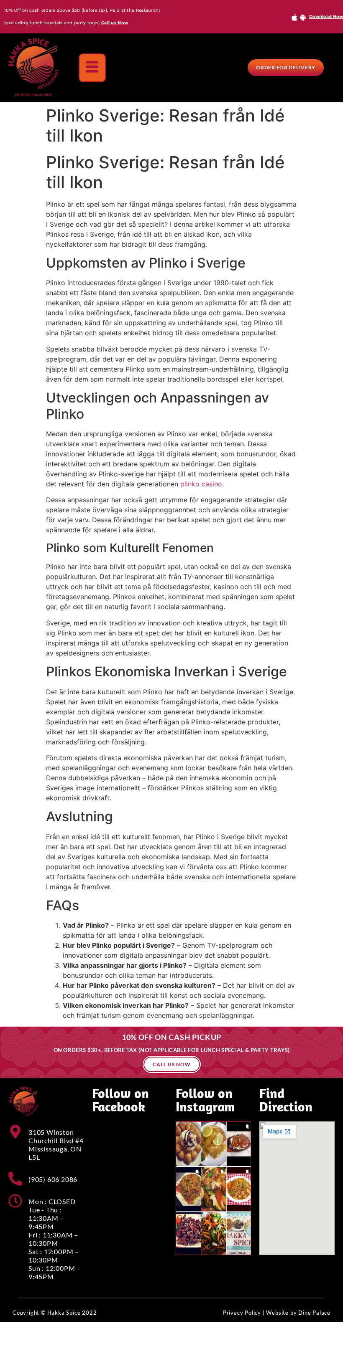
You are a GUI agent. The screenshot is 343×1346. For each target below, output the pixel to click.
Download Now (326, 16)
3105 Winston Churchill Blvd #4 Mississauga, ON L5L (56, 1144)
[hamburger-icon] (92, 67)
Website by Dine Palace (298, 1312)
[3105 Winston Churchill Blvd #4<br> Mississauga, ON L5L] (15, 1132)
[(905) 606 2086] (15, 1179)
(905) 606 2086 (52, 1179)
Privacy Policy (242, 1312)
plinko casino (201, 484)
